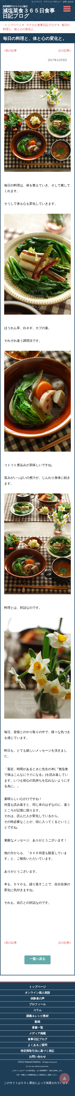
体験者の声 (37, 998)
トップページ (37, 986)
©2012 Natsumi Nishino (29, 1062)
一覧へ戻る (37, 959)
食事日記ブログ (37, 1039)
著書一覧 (37, 1027)
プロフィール (37, 1004)
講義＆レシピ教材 (37, 1015)
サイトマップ (36, 2)
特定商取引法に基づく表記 (37, 1050)
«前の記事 (10, 50)
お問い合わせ (68, 2)
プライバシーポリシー (52, 2)
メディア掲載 (37, 1033)
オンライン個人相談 (37, 992)
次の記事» (64, 50)
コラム (37, 1010)
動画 (37, 1021)
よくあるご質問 (37, 1044)
